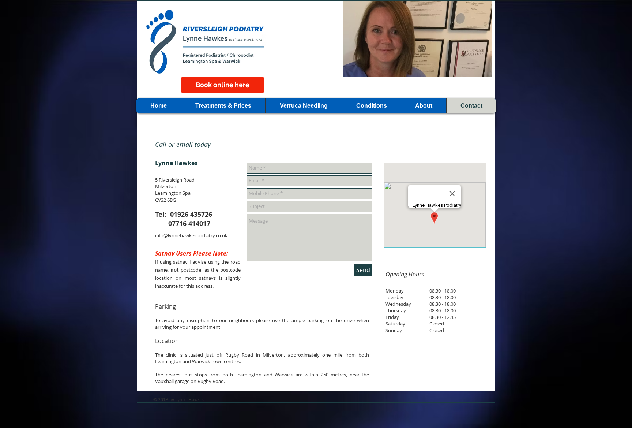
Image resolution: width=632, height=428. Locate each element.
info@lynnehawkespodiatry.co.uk (191, 235)
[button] (417, 38)
